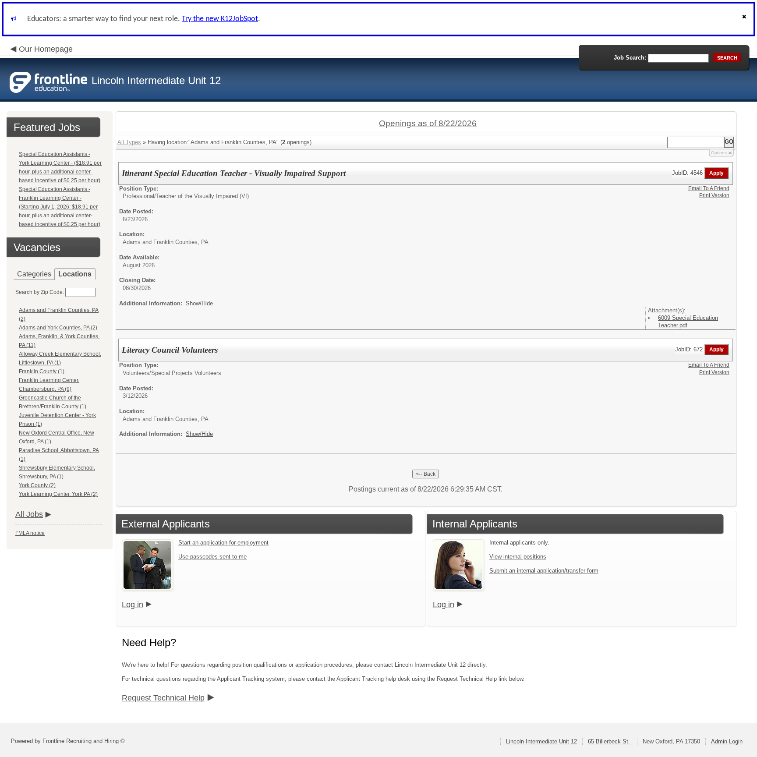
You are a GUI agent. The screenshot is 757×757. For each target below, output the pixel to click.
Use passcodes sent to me (212, 556)
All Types (129, 142)
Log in (132, 604)
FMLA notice (30, 533)
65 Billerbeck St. (610, 741)
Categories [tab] (34, 274)
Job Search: (630, 57)
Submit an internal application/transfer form (543, 570)
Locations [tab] (75, 274)
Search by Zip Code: (39, 292)
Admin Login (727, 741)
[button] (745, 19)
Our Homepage (46, 49)
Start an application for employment (223, 542)
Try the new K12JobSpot (220, 19)
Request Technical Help (163, 698)
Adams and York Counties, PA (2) (58, 328)
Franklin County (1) (41, 371)
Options (719, 152)
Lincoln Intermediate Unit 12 (541, 741)
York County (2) (37, 485)
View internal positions (517, 556)
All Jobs (29, 514)
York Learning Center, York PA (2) (58, 494)
